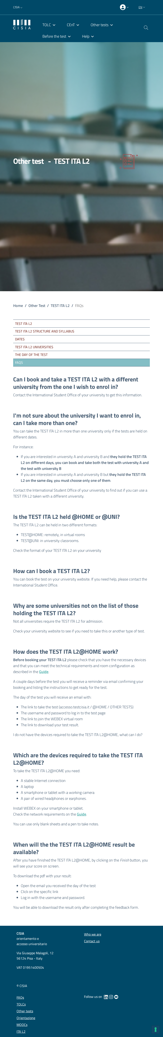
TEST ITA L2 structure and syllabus (44, 331)
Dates (20, 339)
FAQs (19, 362)
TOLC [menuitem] (46, 25)
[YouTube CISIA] (116, 996)
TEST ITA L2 (60, 305)
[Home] (22, 24)
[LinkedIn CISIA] (106, 996)
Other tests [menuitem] (99, 25)
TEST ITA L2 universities (34, 346)
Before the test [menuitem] (54, 36)
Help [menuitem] (85, 36)
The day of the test (31, 354)
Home (18, 305)
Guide (43, 672)
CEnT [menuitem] (71, 25)
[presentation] (125, 7)
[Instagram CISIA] (111, 996)
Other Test (36, 305)
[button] (18, 7)
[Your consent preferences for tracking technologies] (156, 1030)
